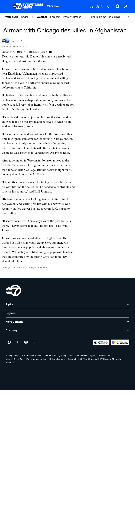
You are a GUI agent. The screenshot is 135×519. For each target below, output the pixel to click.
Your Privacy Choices (31, 356)
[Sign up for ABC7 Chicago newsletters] (34, 342)
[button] (7, 6)
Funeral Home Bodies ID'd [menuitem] (104, 17)
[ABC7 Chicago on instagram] (26, 342)
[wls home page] (13, 290)
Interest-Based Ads (15, 359)
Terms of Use (104, 356)
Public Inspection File (36, 359)
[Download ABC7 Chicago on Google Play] (120, 342)
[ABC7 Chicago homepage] (28, 6)
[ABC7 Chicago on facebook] (9, 342)
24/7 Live (53, 6)
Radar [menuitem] (24, 17)
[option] (13, 17)
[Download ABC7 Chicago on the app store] (101, 342)
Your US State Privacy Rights (82, 356)
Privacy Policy (12, 356)
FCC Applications (57, 359)
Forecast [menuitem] (55, 17)
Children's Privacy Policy (55, 356)
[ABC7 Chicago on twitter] (17, 342)
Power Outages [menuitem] (72, 17)
